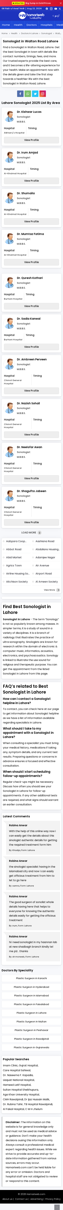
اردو (56, 15)
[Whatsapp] (28, 93)
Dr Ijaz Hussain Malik (36, 1099)
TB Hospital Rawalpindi (38, 1104)
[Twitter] (35, 93)
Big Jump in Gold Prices (32, 3)
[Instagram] (51, 8)
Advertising (36, 1199)
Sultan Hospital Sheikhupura (20, 1090)
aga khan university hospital (21, 1094)
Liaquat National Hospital (18, 1080)
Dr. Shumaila (26, 193)
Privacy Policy (53, 1199)
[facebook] (46, 8)
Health (18, 24)
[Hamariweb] (31, 16)
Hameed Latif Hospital (17, 1085)
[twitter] (59, 8)
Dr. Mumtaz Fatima (30, 234)
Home (6, 24)
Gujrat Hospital (28, 1065)
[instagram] (42, 93)
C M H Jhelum (33, 1109)
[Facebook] (20, 93)
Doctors (31, 24)
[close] (60, 3)
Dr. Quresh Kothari (30, 278)
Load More (29, 532)
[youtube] (55, 8)
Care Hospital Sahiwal (16, 1070)
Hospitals (46, 24)
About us (7, 1199)
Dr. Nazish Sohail (28, 403)
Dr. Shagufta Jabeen (31, 491)
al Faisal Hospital (13, 1109)
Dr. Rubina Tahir (13, 1104)
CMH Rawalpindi (13, 1099)
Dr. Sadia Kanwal (29, 319)
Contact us (21, 1199)
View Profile (31, 140)
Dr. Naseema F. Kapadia (18, 1075)
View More (49, 589)
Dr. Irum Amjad (27, 152)
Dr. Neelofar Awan (29, 447)
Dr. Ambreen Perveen (32, 359)
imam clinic (10, 1065)
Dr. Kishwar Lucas (29, 112)
